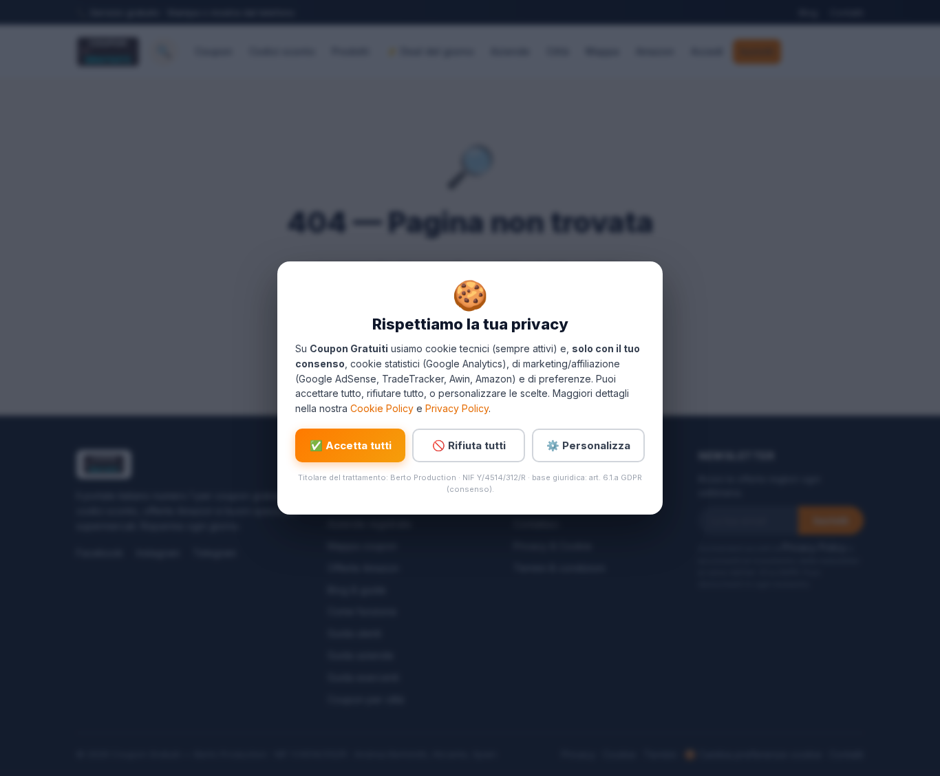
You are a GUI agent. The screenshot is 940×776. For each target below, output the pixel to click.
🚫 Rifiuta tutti (469, 445)
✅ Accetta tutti (351, 445)
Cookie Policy (382, 408)
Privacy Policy (457, 408)
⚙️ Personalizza (588, 445)
